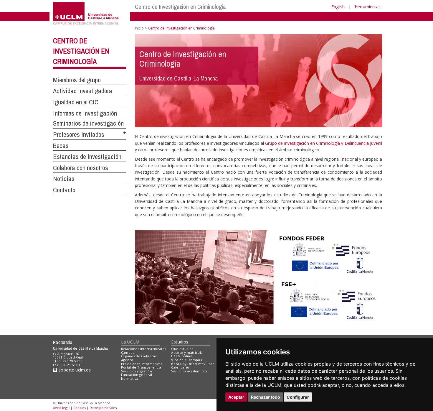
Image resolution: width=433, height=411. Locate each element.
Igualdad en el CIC (75, 102)
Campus (127, 352)
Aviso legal (61, 407)
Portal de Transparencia (141, 367)
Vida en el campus (186, 360)
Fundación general (136, 374)
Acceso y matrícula (187, 352)
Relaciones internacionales (143, 348)
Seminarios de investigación (88, 123)
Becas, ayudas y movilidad (192, 363)
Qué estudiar (182, 348)
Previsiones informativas (141, 363)
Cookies (79, 407)
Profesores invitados (78, 134)
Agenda (127, 360)
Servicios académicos (189, 371)
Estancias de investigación (87, 156)
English (338, 6)
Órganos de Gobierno (139, 356)
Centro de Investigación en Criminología (180, 7)
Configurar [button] (298, 397)
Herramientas (368, 6)
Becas (61, 145)
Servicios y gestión (136, 371)
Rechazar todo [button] (265, 397)
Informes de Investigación (85, 113)
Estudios (179, 342)
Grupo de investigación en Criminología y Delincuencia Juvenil (323, 143)
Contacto (64, 189)
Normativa (129, 378)
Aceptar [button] (236, 397)
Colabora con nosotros (80, 167)
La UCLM (130, 342)
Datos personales (103, 407)
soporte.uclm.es (74, 370)
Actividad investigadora (82, 90)
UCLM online (181, 356)
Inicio (139, 28)
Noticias (64, 178)
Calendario (180, 367)
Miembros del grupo (77, 79)
